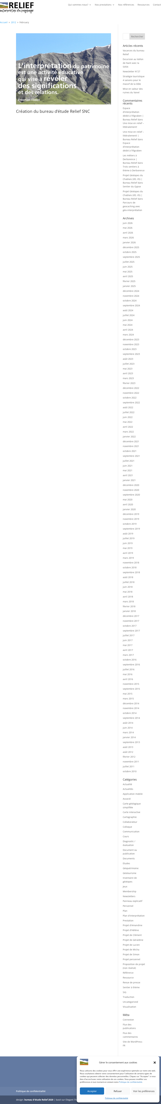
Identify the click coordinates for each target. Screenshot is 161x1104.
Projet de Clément (132, 935)
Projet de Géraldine (133, 939)
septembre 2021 (131, 455)
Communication (131, 831)
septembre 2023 (131, 353)
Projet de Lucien (131, 944)
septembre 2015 (131, 688)
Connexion (128, 1019)
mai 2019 (127, 548)
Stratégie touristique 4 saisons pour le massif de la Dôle (133, 80)
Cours (126, 836)
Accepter (92, 1091)
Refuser (118, 1091)
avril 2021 (128, 475)
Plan (125, 910)
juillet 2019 (128, 538)
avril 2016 (128, 679)
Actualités (128, 788)
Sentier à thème (131, 987)
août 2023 (128, 358)
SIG (124, 992)
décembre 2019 (131, 514)
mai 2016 (127, 674)
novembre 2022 (131, 392)
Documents (129, 858)
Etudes (126, 863)
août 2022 (128, 407)
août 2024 (128, 310)
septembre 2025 (131, 256)
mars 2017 (128, 654)
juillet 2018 (128, 582)
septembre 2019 (131, 528)
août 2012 (128, 751)
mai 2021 (127, 470)
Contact (157, 5)
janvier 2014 (129, 737)
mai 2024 (127, 324)
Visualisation (129, 1006)
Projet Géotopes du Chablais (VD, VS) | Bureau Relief (133, 179)
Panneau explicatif (132, 900)
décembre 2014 (131, 703)
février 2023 (129, 383)
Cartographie (130, 817)
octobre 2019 (129, 523)
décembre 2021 (131, 441)
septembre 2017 (131, 630)
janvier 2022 (129, 436)
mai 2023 (127, 368)
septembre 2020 (131, 494)
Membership (129, 891)
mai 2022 (127, 421)
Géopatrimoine (131, 868)
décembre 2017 (131, 615)
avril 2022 (128, 426)
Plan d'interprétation (134, 915)
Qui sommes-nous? (78, 5)
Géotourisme (129, 873)
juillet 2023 (128, 363)
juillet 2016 (128, 669)
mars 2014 (128, 732)
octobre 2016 (129, 659)
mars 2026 (128, 237)
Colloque (127, 826)
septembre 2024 (131, 305)
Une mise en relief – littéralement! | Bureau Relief (133, 135)
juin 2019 (128, 543)
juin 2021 (128, 465)
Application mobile (133, 793)
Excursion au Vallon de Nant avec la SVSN (133, 63)
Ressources (144, 5)
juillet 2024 (128, 315)
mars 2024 (128, 334)
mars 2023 (128, 378)
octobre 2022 (129, 397)
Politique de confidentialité (130, 1082)
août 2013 (128, 747)
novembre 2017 (131, 620)
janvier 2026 (129, 242)
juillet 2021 (128, 460)
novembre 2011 (131, 761)
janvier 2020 (129, 509)
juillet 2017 (128, 635)
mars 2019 (128, 557)
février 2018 (129, 606)
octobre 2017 (129, 625)
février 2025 (129, 281)
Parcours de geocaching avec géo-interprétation (132, 206)
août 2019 (128, 533)
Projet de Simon (131, 954)
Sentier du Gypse (132, 186)
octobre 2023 (129, 349)
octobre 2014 (129, 713)
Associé (127, 798)
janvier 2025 (129, 286)
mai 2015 (127, 693)
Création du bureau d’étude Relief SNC (53, 111)
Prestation (128, 920)
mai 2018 (127, 591)
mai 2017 (127, 645)
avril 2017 (128, 650)
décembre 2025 (131, 247)
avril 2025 (128, 276)
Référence (128, 972)
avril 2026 (128, 232)
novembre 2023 (131, 344)
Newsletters (129, 896)
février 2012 (129, 756)
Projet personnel (131, 959)
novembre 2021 (131, 446)
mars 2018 (128, 601)
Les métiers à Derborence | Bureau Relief (130, 159)
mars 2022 (128, 431)
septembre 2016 (131, 664)
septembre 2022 (131, 402)
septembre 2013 (131, 742)
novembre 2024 (131, 295)
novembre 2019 (131, 518)
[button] (154, 1062)
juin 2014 (128, 727)
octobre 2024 (129, 300)
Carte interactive (131, 812)
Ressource (128, 977)
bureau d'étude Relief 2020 (38, 1099)
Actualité (127, 784)
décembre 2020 (131, 485)
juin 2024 (128, 320)
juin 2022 (128, 417)
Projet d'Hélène (131, 930)
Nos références (126, 5)
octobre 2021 (129, 451)
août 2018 (128, 577)
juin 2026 (128, 223)
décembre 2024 (131, 290)
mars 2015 (128, 698)
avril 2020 (128, 504)
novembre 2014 (131, 708)
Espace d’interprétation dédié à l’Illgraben (132, 146)
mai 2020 (127, 499)
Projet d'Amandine (132, 925)
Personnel (128, 905)
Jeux (125, 886)
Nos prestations (103, 5)
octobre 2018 (129, 567)
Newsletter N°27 (131, 71)
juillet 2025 (128, 261)
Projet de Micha (131, 949)
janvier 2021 (129, 480)
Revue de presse (131, 982)
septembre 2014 (131, 717)
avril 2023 (128, 373)
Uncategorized (130, 1001)
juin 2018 (128, 586)
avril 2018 (128, 596)
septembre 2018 (131, 572)
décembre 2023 (131, 339)
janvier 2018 (129, 611)
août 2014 (128, 722)
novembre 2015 (131, 683)
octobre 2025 (129, 252)
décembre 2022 (131, 387)
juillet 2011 (128, 766)
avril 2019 (128, 552)
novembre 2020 (131, 489)
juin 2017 (128, 640)
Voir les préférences (144, 1091)
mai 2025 (127, 271)
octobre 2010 (129, 771)
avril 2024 (128, 329)
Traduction (128, 996)
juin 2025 (128, 266)
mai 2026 (127, 227)
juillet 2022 (128, 412)
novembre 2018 (131, 562)
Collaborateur (130, 821)
